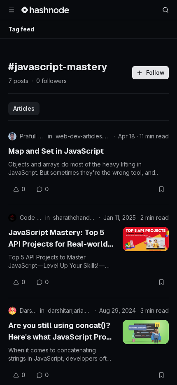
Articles (24, 108)
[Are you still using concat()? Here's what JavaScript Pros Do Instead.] (146, 332)
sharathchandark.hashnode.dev (74, 217)
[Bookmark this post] (161, 189)
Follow (155, 72)
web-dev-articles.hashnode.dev (83, 136)
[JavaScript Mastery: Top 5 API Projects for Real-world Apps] (146, 239)
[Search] (165, 10)
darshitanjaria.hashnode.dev (69, 310)
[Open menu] (11, 10)
